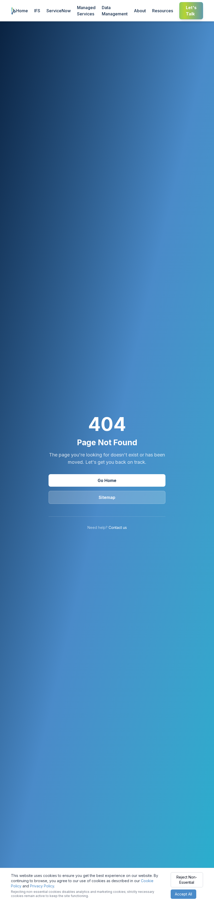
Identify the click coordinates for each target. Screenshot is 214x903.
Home (22, 10)
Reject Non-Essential (186, 880)
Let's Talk (191, 10)
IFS (37, 10)
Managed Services (86, 10)
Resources (162, 10)
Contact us (118, 527)
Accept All (183, 894)
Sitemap (107, 497)
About (140, 10)
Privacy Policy (42, 886)
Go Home (107, 480)
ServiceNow (58, 10)
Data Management (115, 10)
